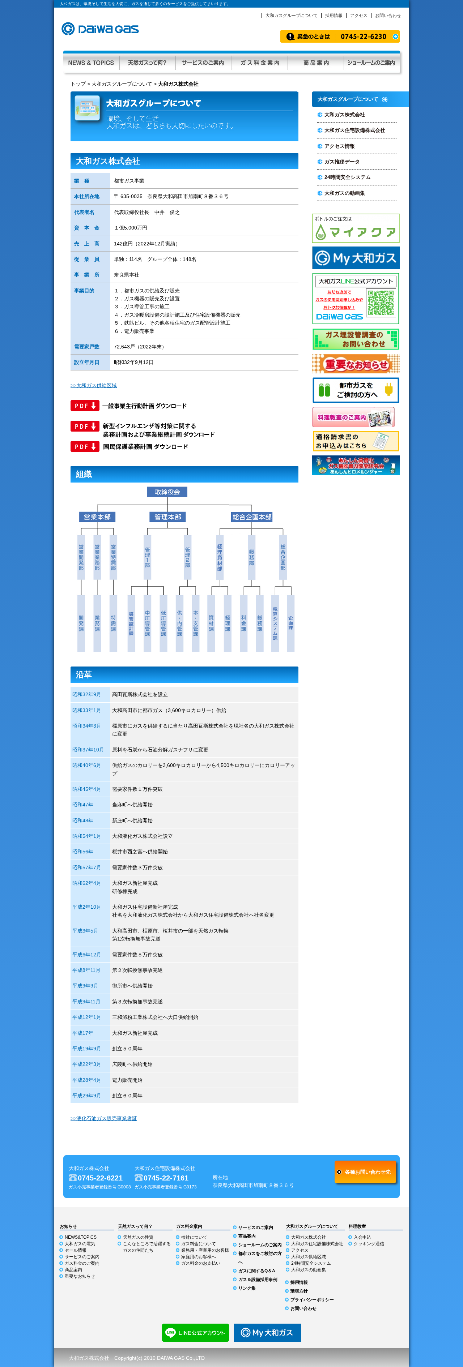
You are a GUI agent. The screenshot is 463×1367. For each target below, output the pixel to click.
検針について (194, 1237)
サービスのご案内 (203, 62)
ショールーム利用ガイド (372, 62)
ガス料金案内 (260, 62)
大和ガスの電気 (80, 1243)
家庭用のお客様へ (198, 1256)
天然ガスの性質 (138, 1237)
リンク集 (247, 1288)
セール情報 (75, 1250)
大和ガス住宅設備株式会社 (354, 130)
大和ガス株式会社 (344, 114)
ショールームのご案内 (260, 1244)
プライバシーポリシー (312, 1299)
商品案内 (316, 62)
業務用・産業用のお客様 (205, 1250)
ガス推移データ (342, 161)
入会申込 (362, 1237)
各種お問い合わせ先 (368, 1172)
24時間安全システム (347, 177)
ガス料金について (198, 1243)
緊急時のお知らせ (340, 36)
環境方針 (299, 1291)
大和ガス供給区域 (308, 1256)
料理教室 (357, 1226)
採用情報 (334, 15)
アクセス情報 (339, 146)
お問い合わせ (388, 15)
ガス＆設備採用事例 (257, 1279)
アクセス (359, 15)
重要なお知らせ (80, 1276)
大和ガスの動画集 (344, 193)
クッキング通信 (369, 1243)
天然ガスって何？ (147, 62)
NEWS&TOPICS (81, 1237)
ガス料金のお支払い (200, 1263)
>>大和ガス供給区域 (94, 385)
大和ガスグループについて (292, 15)
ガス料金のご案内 (82, 1263)
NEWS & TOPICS (91, 62)
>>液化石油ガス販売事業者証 (104, 1118)
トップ (78, 84)
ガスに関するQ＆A (256, 1270)
